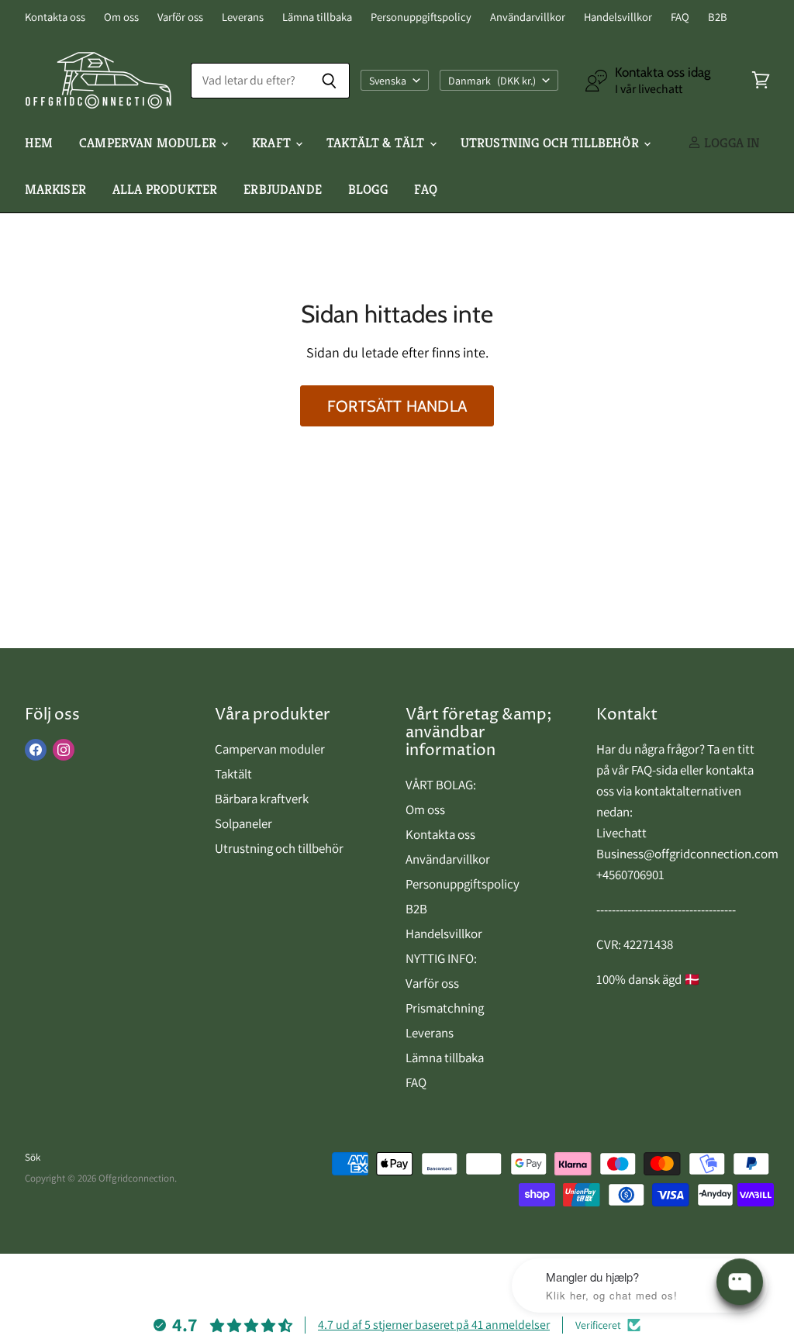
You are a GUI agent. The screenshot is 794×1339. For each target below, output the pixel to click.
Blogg (368, 189)
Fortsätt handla (397, 406)
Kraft (273, 142)
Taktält (233, 773)
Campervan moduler (149, 142)
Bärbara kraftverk (262, 798)
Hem (39, 142)
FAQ (680, 17)
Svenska (387, 81)
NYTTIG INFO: (441, 958)
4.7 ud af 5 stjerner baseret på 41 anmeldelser (434, 1325)
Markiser (55, 189)
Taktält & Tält (377, 142)
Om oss (121, 17)
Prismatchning (445, 1007)
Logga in (731, 142)
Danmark (492, 81)
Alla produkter (164, 189)
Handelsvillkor (618, 17)
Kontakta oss (55, 17)
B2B (717, 17)
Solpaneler (243, 823)
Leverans (243, 17)
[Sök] (329, 80)
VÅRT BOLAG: (441, 784)
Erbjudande (282, 189)
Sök (32, 1157)
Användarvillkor (527, 17)
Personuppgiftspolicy (421, 17)
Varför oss (180, 17)
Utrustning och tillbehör (551, 142)
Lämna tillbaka (317, 17)
